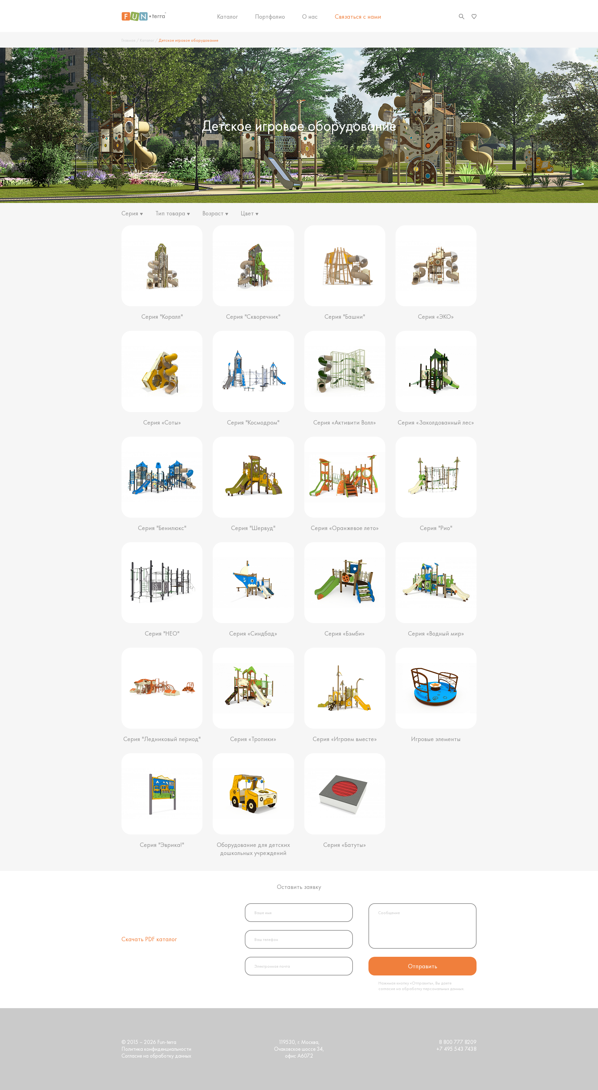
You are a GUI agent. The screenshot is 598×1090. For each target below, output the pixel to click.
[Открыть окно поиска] (461, 16)
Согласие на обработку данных (156, 1055)
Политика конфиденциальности (156, 1048)
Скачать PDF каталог (149, 939)
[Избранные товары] (474, 16)
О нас (310, 16)
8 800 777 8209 (458, 1042)
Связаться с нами (358, 16)
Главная (128, 40)
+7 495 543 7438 (456, 1048)
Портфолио (270, 16)
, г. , (299, 1049)
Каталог (227, 16)
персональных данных (443, 988)
